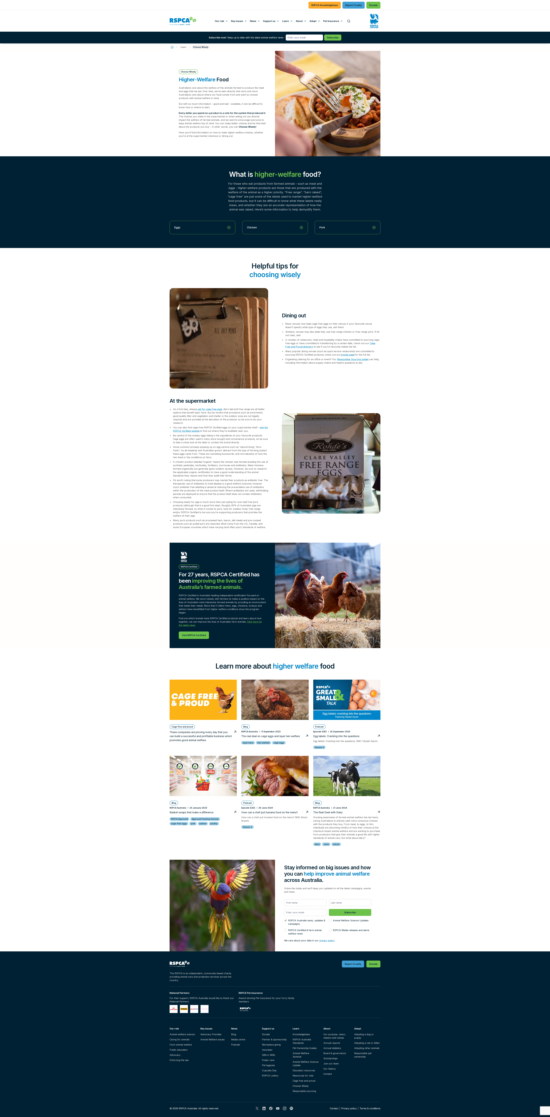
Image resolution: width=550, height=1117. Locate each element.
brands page (347, 354)
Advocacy (175, 1055)
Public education (179, 1049)
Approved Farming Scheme (205, 819)
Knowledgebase (301, 1034)
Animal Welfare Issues (212, 1039)
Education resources (304, 1070)
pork (193, 823)
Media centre (238, 1039)
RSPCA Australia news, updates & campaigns (306, 922)
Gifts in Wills (268, 1055)
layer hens (248, 743)
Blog (233, 1034)
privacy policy (326, 940)
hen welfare (263, 743)
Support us (268, 1028)
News (234, 1028)
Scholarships (330, 1058)
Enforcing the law (179, 1060)
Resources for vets (303, 1075)
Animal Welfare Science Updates (351, 920)
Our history (329, 1068)
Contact (327, 1073)
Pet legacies (268, 1065)
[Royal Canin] (174, 1009)
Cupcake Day (269, 1070)
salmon (203, 823)
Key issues (206, 1028)
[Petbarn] (184, 1009)
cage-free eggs (179, 823)
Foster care (268, 1060)
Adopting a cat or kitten (367, 1043)
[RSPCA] (183, 21)
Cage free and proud (304, 1080)
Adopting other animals (366, 1048)
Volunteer (267, 1049)
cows (326, 844)
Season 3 (319, 747)
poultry (213, 823)
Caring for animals (179, 1039)
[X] (257, 1108)
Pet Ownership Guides (305, 1048)
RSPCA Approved (179, 819)
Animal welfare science (182, 1034)
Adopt (357, 1028)
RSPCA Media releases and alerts (351, 930)
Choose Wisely (301, 1085)
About (326, 1028)
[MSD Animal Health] (194, 1009)
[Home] (172, 47)
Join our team (331, 1063)
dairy (317, 844)
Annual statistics (332, 1048)
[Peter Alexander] (205, 1009)
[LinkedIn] (264, 1108)
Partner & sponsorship (274, 1039)
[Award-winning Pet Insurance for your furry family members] (245, 1009)
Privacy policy (349, 1108)
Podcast (235, 1044)
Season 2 (247, 827)
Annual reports (331, 1043)
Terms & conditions (370, 1108)
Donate (266, 1034)
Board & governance (334, 1053)
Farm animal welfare (181, 1044)
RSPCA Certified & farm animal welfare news (305, 932)
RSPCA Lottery (270, 1075)
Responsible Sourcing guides (353, 359)
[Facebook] (271, 1108)
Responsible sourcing (304, 1091)
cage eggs (279, 743)
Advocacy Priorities (210, 1034)
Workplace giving (271, 1044)
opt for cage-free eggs (209, 409)
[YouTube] (277, 1108)
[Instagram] (284, 1108)
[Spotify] (291, 1108)
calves (336, 844)
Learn (183, 47)
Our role (174, 1028)
